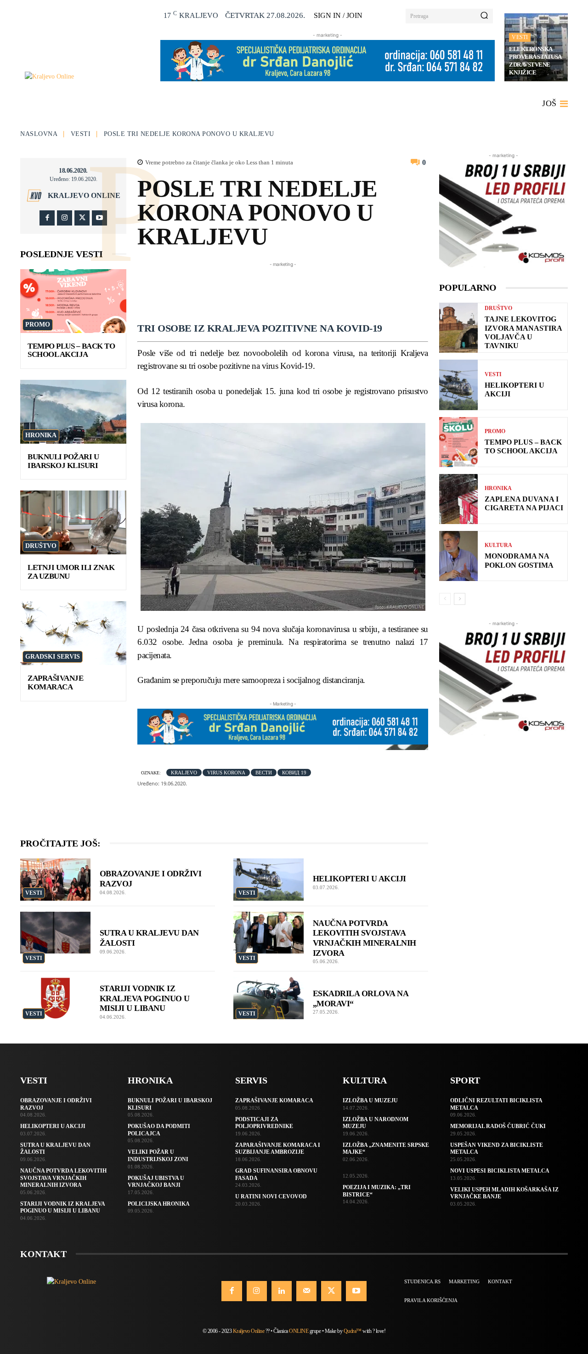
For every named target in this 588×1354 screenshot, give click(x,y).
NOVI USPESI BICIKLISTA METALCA (499, 1171)
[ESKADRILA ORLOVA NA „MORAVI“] (268, 998)
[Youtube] (99, 218)
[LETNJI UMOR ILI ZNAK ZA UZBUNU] (73, 522)
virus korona (226, 772)
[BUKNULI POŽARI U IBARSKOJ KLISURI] (73, 412)
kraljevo (184, 772)
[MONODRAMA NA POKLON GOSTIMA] (458, 556)
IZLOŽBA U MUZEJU (370, 1100)
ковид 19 (294, 772)
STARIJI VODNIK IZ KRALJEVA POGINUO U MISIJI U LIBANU (145, 998)
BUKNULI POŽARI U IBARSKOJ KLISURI (63, 461)
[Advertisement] (304, 289)
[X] (82, 218)
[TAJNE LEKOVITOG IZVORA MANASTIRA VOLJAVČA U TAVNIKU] (458, 328)
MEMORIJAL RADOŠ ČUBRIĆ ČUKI (498, 1126)
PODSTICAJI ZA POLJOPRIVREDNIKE (264, 1123)
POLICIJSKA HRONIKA (159, 1204)
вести (263, 772)
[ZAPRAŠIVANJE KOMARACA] (73, 633)
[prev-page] (445, 599)
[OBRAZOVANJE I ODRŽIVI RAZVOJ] (55, 879)
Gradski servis (52, 656)
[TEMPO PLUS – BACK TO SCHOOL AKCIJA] (73, 301)
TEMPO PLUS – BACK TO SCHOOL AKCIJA (71, 350)
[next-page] (459, 599)
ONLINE (298, 1331)
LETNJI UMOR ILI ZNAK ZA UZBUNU (71, 572)
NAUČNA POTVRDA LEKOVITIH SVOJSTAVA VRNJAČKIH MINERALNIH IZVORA (63, 1178)
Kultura (498, 545)
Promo (37, 324)
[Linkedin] (281, 1291)
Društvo (41, 545)
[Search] (484, 16)
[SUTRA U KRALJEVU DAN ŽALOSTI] (55, 933)
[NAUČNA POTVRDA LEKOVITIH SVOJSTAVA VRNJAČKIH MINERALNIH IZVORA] (268, 933)
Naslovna (38, 133)
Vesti (520, 37)
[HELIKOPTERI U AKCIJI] (268, 879)
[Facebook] (47, 218)
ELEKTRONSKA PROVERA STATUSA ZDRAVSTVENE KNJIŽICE (535, 60)
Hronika (41, 435)
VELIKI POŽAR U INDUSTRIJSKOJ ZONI (158, 1155)
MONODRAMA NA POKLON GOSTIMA (519, 560)
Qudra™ (353, 1331)
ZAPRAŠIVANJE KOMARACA (55, 682)
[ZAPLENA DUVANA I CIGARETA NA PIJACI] (458, 499)
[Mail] (306, 1291)
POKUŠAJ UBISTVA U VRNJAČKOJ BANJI (156, 1182)
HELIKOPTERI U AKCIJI (359, 878)
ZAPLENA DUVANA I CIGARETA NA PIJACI (524, 503)
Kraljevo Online (84, 195)
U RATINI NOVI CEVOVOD (271, 1196)
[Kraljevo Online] (87, 76)
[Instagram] (64, 218)
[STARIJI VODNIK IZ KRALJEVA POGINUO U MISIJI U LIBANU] (55, 998)
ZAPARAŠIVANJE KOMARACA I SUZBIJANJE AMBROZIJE (277, 1149)
